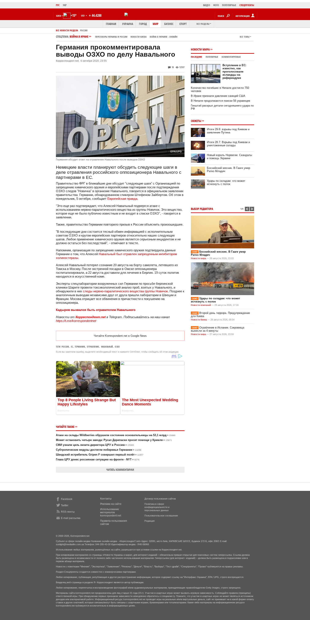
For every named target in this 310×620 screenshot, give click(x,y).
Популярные (212, 56)
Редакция (149, 521)
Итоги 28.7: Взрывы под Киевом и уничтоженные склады (228, 144)
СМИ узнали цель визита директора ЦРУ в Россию (95, 444)
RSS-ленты (68, 511)
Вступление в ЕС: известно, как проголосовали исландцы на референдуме (234, 71)
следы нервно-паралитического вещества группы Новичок (125, 291)
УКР (65, 5)
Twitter (64, 505)
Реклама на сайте (110, 503)
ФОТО (216, 5)
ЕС (72, 346)
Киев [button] (58, 15)
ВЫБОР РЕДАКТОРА (202, 209)
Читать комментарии (120, 470)
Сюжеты (196, 121)
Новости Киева (199, 319)
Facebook (66, 499)
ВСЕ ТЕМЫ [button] (244, 36)
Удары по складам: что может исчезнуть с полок (226, 182)
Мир (155, 24)
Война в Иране (123, 36)
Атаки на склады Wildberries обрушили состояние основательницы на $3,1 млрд (115, 435)
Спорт (183, 24)
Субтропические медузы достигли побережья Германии (98, 449)
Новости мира (200, 49)
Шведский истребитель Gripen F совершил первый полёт (99, 454)
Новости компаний (201, 305)
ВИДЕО (206, 5)
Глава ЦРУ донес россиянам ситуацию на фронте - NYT (97, 459)
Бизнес (168, 24)
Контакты (106, 498)
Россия (84, 30)
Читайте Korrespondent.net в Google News (120, 335)
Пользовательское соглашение (161, 515)
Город (143, 24)
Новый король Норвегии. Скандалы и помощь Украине (229, 156)
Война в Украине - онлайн (163, 36)
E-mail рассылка (70, 518)
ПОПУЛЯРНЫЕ (229, 5)
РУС (58, 5)
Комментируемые (231, 56)
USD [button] (83, 15)
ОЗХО (117, 346)
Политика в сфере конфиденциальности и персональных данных (156, 507)
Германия (80, 346)
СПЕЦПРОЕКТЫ (246, 5)
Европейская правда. (123, 198)
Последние (196, 56)
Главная (111, 24)
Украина (127, 24)
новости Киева (139, 36)
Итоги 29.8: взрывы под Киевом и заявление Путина (228, 131)
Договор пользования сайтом (160, 498)
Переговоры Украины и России (111, 36)
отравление (93, 346)
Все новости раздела (67, 30)
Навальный (107, 346)
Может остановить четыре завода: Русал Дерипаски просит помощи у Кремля (114, 440)
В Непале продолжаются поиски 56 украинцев (220, 100)
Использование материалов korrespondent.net (110, 512)
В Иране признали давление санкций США (218, 95)
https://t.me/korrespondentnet (76, 321)
